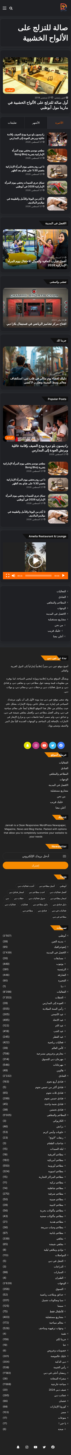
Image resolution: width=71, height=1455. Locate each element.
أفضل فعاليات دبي (58, 892)
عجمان (62, 1400)
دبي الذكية (60, 1361)
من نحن (59, 625)
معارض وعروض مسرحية (50, 1053)
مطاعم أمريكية (55, 1160)
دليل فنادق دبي (59, 904)
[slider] (38, 576)
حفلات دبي (18, 898)
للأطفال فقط (56, 1311)
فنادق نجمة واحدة (54, 1103)
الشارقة (62, 974)
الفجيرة (62, 980)
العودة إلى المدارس (53, 1003)
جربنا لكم (61, 1339)
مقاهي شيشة (56, 1244)
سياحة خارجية (58, 1384)
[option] (35, 249)
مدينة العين (57, 941)
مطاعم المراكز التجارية (51, 1176)
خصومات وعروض (56, 1350)
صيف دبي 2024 (57, 1389)
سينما (60, 1305)
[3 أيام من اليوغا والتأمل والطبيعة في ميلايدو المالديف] (57, 203)
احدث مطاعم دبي (37, 892)
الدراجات (58, 1266)
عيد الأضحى (57, 1014)
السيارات (58, 1272)
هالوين (60, 1070)
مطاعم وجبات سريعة (52, 1227)
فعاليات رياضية (55, 1042)
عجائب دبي (60, 1395)
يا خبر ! (62, 1423)
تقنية (63, 1333)
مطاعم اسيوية (55, 1171)
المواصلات (60, 1255)
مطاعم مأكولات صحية (51, 1216)
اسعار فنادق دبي (16, 892)
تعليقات (12, 122)
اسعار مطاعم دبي (58, 898)
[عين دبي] (63, 8)
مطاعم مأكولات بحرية (51, 1210)
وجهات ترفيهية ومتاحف (51, 1328)
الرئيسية (61, 969)
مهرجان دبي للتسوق (52, 1059)
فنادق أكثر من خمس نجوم (49, 1087)
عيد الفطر (58, 1036)
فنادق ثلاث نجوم (54, 1092)
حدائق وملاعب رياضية (51, 1294)
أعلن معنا (58, 636)
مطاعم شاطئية (55, 1188)
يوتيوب (59, 963)
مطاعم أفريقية (55, 1154)
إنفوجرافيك (60, 946)
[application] (35, 560)
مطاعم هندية (56, 1221)
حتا (64, 1344)
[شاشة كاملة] (7, 575)
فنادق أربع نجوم (55, 1081)
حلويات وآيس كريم (53, 1131)
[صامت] (13, 575)
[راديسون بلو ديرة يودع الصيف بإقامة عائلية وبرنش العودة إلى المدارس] (57, 139)
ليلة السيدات (56, 1148)
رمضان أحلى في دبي (55, 1372)
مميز (63, 1412)
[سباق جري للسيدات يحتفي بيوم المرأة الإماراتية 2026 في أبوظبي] (57, 187)
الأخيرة (59, 122)
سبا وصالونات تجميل (52, 1300)
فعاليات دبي (10, 904)
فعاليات (24, 904)
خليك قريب (54, 630)
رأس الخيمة (60, 1367)
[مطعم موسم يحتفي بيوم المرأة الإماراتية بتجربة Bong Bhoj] (57, 155)
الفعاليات (61, 591)
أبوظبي (63, 886)
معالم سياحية (56, 1322)
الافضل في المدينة (56, 613)
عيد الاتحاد (58, 1019)
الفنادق (62, 596)
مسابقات (58, 958)
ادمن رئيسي (59, 97)
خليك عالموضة (58, 1356)
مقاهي (59, 1238)
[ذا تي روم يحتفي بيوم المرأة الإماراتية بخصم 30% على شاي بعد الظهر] (57, 171)
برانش (59, 1126)
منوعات (62, 1417)
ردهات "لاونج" (56, 1137)
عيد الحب (58, 1031)
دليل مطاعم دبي (40, 904)
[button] (35, 561)
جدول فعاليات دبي (37, 898)
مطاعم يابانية (56, 1232)
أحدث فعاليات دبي (26, 886)
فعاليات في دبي (59, 910)
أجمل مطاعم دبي (47, 886)
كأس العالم (57, 1047)
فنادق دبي (42, 910)
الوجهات (61, 608)
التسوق (59, 1288)
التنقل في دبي (55, 1260)
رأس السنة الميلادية (53, 1008)
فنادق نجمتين (56, 1109)
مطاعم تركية (56, 1182)
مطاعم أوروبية (55, 1165)
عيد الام (59, 1025)
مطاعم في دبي (59, 916)
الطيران (59, 1277)
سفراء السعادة (58, 1378)
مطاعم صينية (56, 1199)
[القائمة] (4, 9)
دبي (7, 898)
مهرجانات (58, 1064)
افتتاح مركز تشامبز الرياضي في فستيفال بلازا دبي (36, 324)
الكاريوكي (58, 1120)
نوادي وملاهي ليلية (53, 1249)
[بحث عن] (11, 9)
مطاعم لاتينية (56, 1204)
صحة (60, 1429)
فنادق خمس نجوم (53, 1098)
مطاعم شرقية (55, 1193)
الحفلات (59, 997)
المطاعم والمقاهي (56, 602)
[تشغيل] (63, 575)
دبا (62, 986)
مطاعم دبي (28, 910)
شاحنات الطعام (55, 1143)
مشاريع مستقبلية (57, 619)
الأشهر (36, 122)
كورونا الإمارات (58, 1406)
